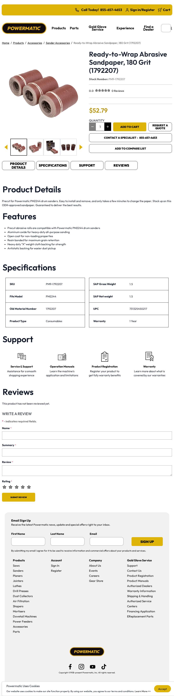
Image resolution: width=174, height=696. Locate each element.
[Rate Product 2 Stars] (10, 487)
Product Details (18, 166)
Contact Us (134, 570)
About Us (95, 565)
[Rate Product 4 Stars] (22, 487)
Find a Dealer (148, 28)
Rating (7, 481)
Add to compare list (130, 148)
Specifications (53, 165)
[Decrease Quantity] (92, 126)
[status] (100, 126)
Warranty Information (141, 591)
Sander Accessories (58, 43)
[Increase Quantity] (107, 126)
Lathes (17, 586)
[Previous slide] (6, 147)
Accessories (35, 43)
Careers (94, 575)
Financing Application (141, 611)
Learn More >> (143, 691)
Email (93, 533)
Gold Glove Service (97, 28)
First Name (18, 533)
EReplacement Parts (140, 616)
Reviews (121, 165)
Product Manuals (138, 581)
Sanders (18, 570)
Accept (162, 689)
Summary (9, 445)
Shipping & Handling (140, 596)
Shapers (18, 606)
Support (87, 165)
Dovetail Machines (25, 616)
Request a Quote (160, 127)
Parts (74, 28)
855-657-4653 (111, 9)
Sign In (55, 565)
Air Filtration (21, 601)
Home (5, 43)
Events (93, 570)
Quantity (97, 120)
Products (59, 28)
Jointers (18, 581)
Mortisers (19, 611)
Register (56, 570)
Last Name (57, 533)
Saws (16, 565)
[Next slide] (80, 147)
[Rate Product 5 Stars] (29, 487)
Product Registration (140, 575)
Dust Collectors (23, 596)
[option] (18, 147)
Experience (125, 28)
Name (7, 428)
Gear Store (96, 581)
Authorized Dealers (139, 586)
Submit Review (18, 497)
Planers (17, 575)
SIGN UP (147, 542)
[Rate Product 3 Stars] (16, 487)
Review (7, 462)
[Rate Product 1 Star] (4, 487)
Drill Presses (20, 591)
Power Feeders (22, 621)
